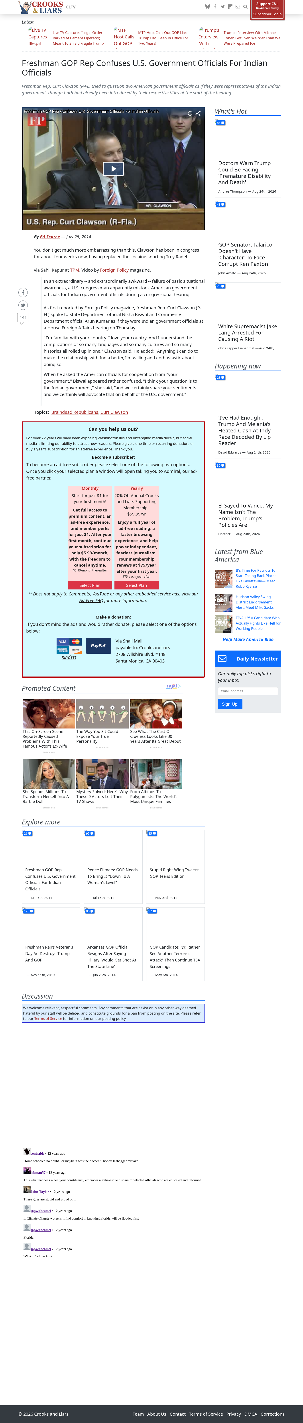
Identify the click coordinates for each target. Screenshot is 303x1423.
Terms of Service (48, 1018)
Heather (224, 533)
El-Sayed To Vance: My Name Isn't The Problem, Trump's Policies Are (245, 515)
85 (150, 833)
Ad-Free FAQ (91, 600)
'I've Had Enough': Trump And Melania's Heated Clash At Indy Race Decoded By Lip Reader (244, 430)
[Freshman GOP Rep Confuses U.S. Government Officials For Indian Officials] (51, 846)
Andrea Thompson (232, 191)
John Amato (227, 273)
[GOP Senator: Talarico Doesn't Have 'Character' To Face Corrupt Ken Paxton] (248, 219)
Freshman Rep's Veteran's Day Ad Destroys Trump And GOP (49, 953)
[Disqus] (113, 1201)
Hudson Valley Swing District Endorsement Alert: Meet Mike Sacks (255, 602)
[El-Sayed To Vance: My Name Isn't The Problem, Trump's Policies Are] (248, 480)
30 (218, 465)
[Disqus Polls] (113, 1083)
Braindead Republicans (74, 412)
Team (138, 1414)
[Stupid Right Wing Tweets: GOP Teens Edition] (175, 846)
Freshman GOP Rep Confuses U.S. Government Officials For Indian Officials (145, 68)
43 (218, 204)
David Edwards (229, 452)
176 (26, 911)
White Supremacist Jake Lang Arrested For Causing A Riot (247, 332)
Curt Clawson (114, 412)
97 (150, 911)
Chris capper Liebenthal (236, 348)
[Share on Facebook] (23, 292)
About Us (156, 1414)
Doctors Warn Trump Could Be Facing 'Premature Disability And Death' (244, 172)
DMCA (250, 1414)
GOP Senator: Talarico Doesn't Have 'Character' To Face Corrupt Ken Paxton (245, 254)
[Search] (245, 7)
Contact (178, 1414)
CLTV (71, 7)
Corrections (273, 1414)
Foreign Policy (114, 270)
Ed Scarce (50, 237)
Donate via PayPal (98, 646)
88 (88, 911)
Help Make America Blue (248, 639)
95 (88, 833)
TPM (74, 270)
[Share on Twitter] (23, 305)
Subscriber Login (267, 14)
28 (218, 286)
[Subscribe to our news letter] (237, 7)
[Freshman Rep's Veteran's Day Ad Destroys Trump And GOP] (51, 924)
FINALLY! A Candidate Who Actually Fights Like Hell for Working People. (258, 623)
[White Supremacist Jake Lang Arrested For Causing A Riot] (248, 301)
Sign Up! (230, 704)
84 (218, 123)
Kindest (69, 657)
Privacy (233, 1414)
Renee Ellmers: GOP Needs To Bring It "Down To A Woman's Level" (112, 876)
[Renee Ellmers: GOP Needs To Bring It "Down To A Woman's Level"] (113, 846)
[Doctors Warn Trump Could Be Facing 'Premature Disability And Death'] (248, 138)
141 (23, 317)
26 (26, 833)
